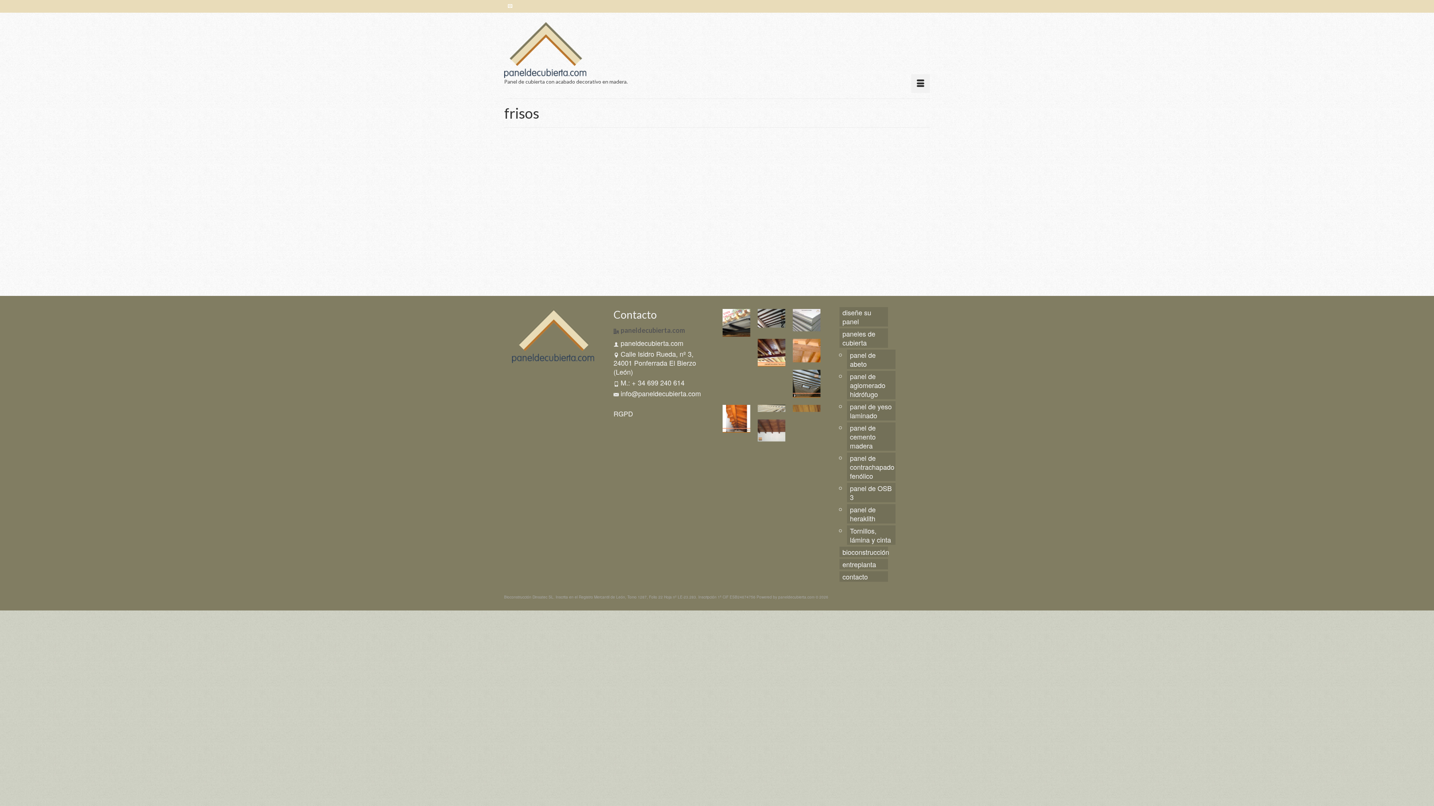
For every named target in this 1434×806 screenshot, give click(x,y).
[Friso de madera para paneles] (572, 214)
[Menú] (920, 83)
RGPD (623, 413)
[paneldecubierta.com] (571, 50)
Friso (658, 201)
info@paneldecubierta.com (661, 393)
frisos (668, 201)
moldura (682, 201)
